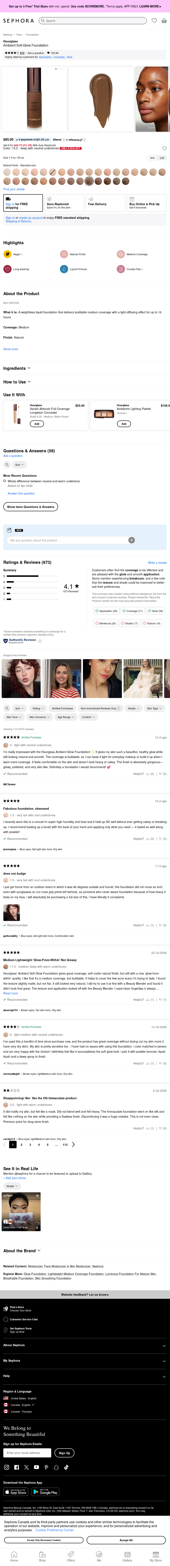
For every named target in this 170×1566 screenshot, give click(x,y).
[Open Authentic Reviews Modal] (40, 641)
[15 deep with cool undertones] (80, 181)
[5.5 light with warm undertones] (89, 172)
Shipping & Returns (18, 221)
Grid (152, 157)
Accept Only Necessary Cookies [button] (44, 1540)
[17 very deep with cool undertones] (116, 181)
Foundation (32, 34)
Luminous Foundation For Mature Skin (130, 1274)
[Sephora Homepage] (18, 20)
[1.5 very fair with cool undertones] (16, 172)
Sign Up (64, 1453)
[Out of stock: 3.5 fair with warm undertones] (52, 172)
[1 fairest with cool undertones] (7, 172)
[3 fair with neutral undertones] (43, 172)
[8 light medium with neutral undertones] (134, 172)
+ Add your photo (14, 1178)
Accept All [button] (126, 1540)
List (162, 157)
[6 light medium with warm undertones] (98, 172)
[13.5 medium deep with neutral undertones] (52, 181)
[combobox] (93, 20)
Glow (69, 57)
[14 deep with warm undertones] (61, 181)
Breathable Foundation (18, 1278)
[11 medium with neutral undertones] (16, 181)
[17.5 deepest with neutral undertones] (125, 181)
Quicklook (13, 415)
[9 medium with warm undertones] (143, 172)
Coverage (59, 57)
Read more (10, 993)
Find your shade (14, 189)
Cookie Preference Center (54, 1530)
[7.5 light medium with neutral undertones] (125, 172)
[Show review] (21, 678)
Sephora (97, 1266)
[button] (34, 1530)
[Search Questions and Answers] (7, 464)
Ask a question (36, 53)
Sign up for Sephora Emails (22, 1444)
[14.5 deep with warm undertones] (70, 181)
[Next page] (73, 1144)
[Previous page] (4, 1144)
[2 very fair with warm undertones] (25, 172)
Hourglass (10, 41)
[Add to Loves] (164, 148)
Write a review (157, 562)
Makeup (7, 34)
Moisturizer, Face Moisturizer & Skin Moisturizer (59, 1266)
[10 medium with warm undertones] (162, 172)
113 (65, 1144)
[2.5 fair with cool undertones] (34, 172)
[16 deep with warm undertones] (98, 181)
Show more (10, 349)
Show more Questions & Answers (30, 507)
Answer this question (21, 493)
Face (19, 34)
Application (45, 57)
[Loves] (154, 20)
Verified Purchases (62, 708)
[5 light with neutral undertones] (80, 172)
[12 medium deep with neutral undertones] (34, 181)
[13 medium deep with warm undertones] (43, 181)
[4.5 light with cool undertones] (70, 172)
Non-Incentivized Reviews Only (98, 708)
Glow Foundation (35, 1274)
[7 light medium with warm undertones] (116, 172)
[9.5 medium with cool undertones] (153, 172)
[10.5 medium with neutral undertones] (7, 181)
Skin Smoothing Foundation (53, 1278)
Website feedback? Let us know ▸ (85, 1294)
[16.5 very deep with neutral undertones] (107, 181)
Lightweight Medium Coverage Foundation (76, 1274)
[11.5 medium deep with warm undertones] (25, 181)
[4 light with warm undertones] (61, 172)
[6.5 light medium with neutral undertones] (107, 172)
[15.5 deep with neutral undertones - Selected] (89, 181)
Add (36, 424)
